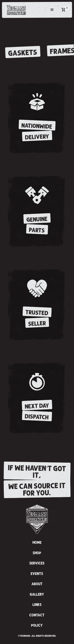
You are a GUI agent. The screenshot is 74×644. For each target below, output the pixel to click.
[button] (52, 10)
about (37, 584)
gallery (37, 594)
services (37, 563)
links (37, 604)
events (37, 573)
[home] (15, 10)
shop (37, 553)
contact (37, 615)
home (37, 542)
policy (37, 625)
